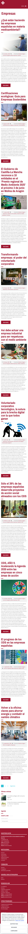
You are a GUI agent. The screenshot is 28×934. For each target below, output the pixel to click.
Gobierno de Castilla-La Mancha (14, 213)
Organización (4, 855)
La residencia (4, 886)
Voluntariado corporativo (12, 289)
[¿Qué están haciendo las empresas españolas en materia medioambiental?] (14, 42)
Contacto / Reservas (5, 892)
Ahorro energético (7, 745)
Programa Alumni (5, 905)
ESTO (2, 877)
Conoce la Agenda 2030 (8, 55)
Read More (5, 85)
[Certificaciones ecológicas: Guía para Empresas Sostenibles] (14, 112)
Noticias (3, 852)
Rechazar (14, 927)
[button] (22, 6)
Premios (8, 215)
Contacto (3, 860)
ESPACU (2, 879)
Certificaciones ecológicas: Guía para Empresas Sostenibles (13, 96)
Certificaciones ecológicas (8, 125)
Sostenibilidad (22, 125)
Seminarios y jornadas (5, 870)
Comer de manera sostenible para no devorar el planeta (16, 803)
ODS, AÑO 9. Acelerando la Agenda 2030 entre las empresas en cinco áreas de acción (13, 569)
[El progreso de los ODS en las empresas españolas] (14, 656)
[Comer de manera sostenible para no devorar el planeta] (3, 804)
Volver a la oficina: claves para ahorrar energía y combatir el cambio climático (12, 712)
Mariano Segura (21, 54)
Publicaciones (4, 858)
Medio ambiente (21, 363)
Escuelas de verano (5, 907)
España (19, 55)
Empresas (15, 55)
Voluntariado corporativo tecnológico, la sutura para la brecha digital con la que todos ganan (13, 410)
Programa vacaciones (5, 889)
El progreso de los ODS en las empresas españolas (13, 642)
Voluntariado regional (6, 442)
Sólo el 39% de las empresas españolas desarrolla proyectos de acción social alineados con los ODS (13, 490)
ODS (22, 522)
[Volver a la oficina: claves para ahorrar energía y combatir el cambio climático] (14, 730)
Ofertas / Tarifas (4, 891)
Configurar (14, 930)
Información (3, 854)
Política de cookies (19, 920)
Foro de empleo (4, 908)
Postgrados (3, 869)
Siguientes (12, 786)
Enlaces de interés (5, 857)
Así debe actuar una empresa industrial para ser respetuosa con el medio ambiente (13, 335)
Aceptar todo (14, 923)
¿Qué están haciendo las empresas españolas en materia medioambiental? (13, 24)
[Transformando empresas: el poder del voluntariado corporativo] (14, 276)
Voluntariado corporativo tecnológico (15, 441)
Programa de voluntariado (6, 904)
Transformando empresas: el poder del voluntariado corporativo (14, 259)
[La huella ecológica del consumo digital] (3, 797)
